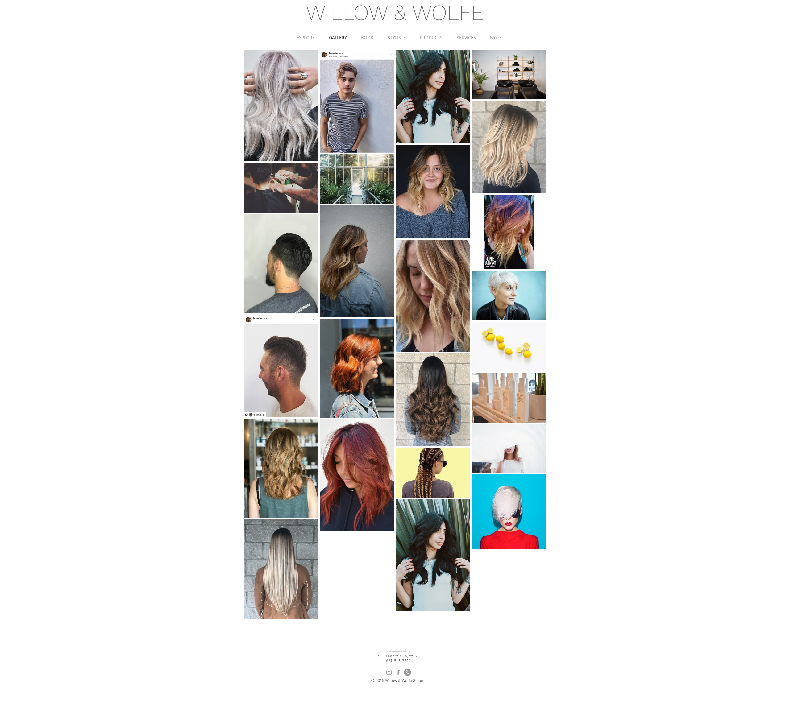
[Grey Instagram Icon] (389, 672)
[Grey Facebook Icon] (398, 672)
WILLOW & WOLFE (395, 12)
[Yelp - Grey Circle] (407, 672)
